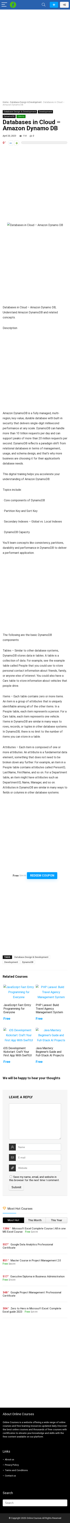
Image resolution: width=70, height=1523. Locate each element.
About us (9, 1459)
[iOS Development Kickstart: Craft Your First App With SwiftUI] (18, 1030)
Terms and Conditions (16, 1470)
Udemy (21, 116)
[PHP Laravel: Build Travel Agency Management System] (51, 987)
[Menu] (4, 5)
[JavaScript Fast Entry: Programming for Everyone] (18, 987)
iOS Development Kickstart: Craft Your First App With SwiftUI (17, 1051)
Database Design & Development (26, 102)
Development (45, 112)
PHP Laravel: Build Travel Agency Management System (49, 1008)
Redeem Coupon (42, 875)
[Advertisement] (35, 48)
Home (5, 102)
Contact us (10, 1475)
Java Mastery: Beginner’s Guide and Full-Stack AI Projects (50, 1051)
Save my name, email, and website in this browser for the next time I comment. (34, 1178)
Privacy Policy (12, 1465)
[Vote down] (10, 143)
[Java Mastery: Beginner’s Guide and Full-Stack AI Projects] (51, 1030)
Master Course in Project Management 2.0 (36, 1260)
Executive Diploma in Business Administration (38, 1276)
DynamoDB (9, 116)
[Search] (43, 5)
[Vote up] (16, 143)
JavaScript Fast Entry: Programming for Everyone (17, 1008)
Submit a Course (54, 5)
